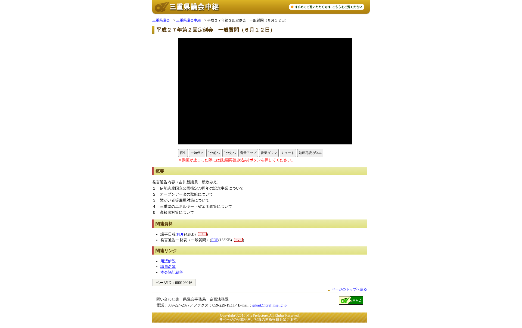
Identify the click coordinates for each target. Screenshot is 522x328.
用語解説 (168, 261)
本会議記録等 (171, 272)
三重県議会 (161, 20)
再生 (183, 153)
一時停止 (197, 153)
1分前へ (214, 153)
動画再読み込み (310, 153)
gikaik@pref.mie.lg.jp (269, 305)
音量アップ (248, 153)
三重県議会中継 (188, 20)
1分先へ (230, 153)
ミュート (287, 153)
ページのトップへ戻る (349, 289)
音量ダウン (269, 153)
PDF (180, 234)
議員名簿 (168, 266)
